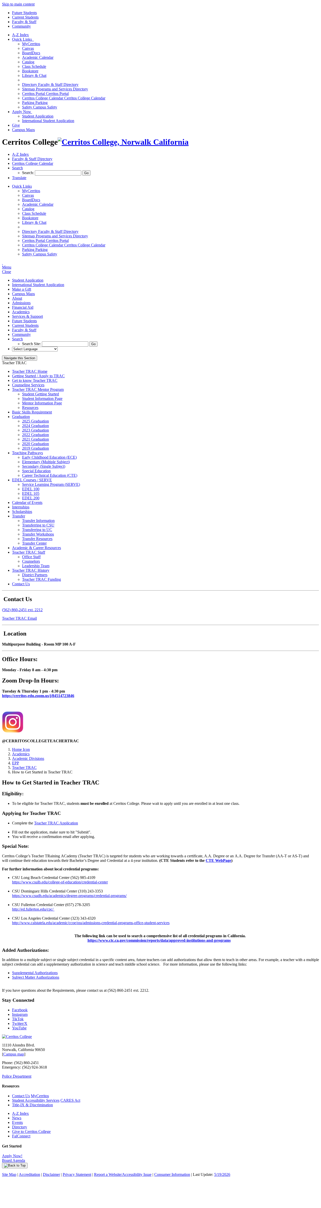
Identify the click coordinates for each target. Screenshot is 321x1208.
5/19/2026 (222, 1174)
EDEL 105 (30, 493)
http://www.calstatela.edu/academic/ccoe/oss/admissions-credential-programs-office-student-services (91, 923)
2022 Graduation (35, 435)
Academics (21, 312)
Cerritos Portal (45, 93)
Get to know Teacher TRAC (34, 380)
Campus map (13, 1054)
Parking (35, 102)
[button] (17, 168)
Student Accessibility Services (35, 1100)
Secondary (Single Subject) (43, 466)
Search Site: (32, 344)
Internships (20, 507)
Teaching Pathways (27, 453)
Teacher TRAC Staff (28, 552)
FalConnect (21, 1136)
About (17, 298)
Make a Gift (21, 289)
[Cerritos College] (17, 1036)
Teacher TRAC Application (56, 823)
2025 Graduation (35, 421)
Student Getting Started (40, 394)
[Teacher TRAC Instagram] (12, 731)
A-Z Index (20, 35)
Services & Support (27, 316)
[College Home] (123, 141)
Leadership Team (35, 566)
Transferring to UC (37, 530)
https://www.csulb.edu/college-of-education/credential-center (60, 882)
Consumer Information (172, 1174)
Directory (19, 1127)
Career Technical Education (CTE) (49, 475)
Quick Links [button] (23, 39)
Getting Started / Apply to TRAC (38, 376)
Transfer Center (34, 543)
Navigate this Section (19, 358)
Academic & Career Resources (36, 548)
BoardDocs (31, 53)
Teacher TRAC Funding (41, 579)
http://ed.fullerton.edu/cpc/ (33, 909)
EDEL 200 (30, 498)
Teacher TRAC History (30, 570)
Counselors (31, 561)
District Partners (34, 575)
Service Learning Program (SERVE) (51, 484)
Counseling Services (28, 385)
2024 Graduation (35, 426)
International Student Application (48, 121)
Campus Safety (39, 107)
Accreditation (29, 1174)
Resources (30, 407)
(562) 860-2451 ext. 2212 (22, 610)
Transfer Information (38, 520)
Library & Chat (34, 75)
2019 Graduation (35, 448)
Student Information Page (42, 398)
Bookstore (30, 71)
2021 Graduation (35, 439)
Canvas (28, 48)
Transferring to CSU (38, 525)
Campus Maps (23, 130)
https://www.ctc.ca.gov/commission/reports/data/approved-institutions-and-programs (159, 940)
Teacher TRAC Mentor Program (38, 389)
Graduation (21, 416)
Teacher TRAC (24, 767)
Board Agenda (13, 1160)
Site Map (9, 1174)
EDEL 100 (30, 489)
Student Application (37, 116)
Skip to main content (18, 4)
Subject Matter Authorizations (35, 977)
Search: (28, 173)
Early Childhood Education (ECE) (49, 457)
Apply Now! (12, 1156)
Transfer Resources (37, 539)
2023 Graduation (35, 430)
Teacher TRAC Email (19, 618)
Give (16, 125)
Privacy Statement (77, 1174)
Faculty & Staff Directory (50, 84)
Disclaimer (51, 1174)
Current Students (25, 17)
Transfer (18, 516)
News (16, 1118)
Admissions (21, 303)
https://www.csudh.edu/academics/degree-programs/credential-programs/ (69, 896)
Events (17, 1122)
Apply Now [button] (22, 112)
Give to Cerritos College (31, 1131)
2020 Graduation (35, 444)
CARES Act (70, 1100)
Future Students (24, 13)
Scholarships (22, 511)
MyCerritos (31, 44)
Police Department (16, 1076)
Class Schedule (34, 66)
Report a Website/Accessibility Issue (122, 1174)
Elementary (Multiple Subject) (46, 462)
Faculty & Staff (24, 22)
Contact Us (21, 584)
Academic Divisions (28, 758)
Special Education (36, 471)
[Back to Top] (15, 1165)
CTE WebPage (218, 860)
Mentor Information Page (42, 403)
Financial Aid (22, 307)
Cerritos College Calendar (63, 98)
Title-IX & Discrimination (32, 1105)
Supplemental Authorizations (35, 973)
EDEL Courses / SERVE (32, 480)
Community (21, 26)
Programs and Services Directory (55, 89)
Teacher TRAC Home (29, 371)
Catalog (28, 62)
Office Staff (31, 557)
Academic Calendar (37, 57)
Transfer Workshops (38, 534)
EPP (15, 763)
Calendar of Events (27, 502)
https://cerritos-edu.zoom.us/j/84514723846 (38, 696)
